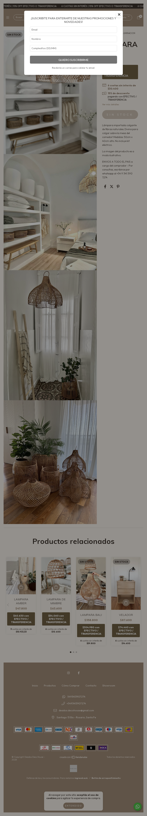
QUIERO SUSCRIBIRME (73, 60)
